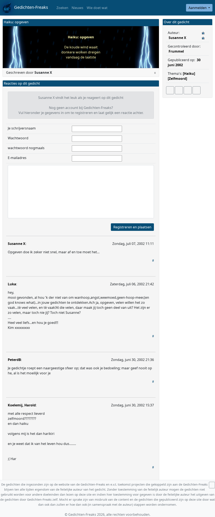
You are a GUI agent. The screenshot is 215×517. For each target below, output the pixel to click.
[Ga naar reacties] (170, 90)
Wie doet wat (97, 7)
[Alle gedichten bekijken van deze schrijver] (188, 90)
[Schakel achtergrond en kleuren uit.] (154, 22)
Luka (12, 284)
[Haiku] (189, 73)
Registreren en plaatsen (132, 227)
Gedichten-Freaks (29, 7)
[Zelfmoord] (177, 78)
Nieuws (77, 7)
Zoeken (62, 7)
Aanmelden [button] (198, 7)
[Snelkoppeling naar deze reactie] (153, 260)
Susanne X (16, 243)
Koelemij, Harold (22, 405)
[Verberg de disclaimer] (212, 485)
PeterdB (14, 359)
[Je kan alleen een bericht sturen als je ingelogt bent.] (196, 90)
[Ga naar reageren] (179, 90)
